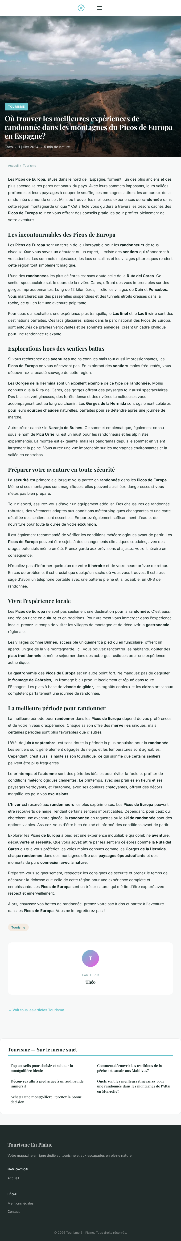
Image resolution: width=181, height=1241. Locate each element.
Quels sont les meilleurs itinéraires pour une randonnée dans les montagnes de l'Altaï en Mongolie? (133, 1086)
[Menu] (99, 8)
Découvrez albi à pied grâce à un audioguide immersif (47, 1083)
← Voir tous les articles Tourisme (36, 1010)
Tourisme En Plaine (30, 1144)
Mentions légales (20, 1203)
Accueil (13, 165)
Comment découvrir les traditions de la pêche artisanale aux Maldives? (129, 1068)
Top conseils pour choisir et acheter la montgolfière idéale (42, 1068)
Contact (14, 1211)
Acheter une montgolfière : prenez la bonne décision (46, 1099)
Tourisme (16, 106)
